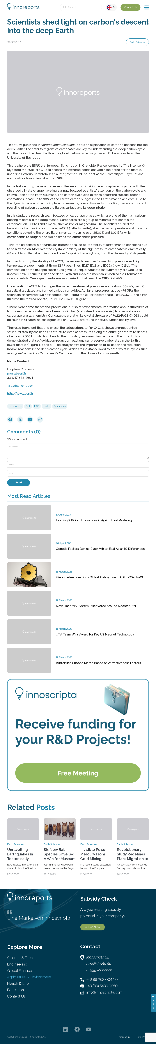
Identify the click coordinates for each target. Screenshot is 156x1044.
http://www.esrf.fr (20, 393)
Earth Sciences (137, 42)
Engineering (17, 964)
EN (113, 7)
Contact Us (130, 7)
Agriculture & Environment (29, 977)
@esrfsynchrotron (20, 385)
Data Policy (143, 1037)
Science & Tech (20, 958)
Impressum (124, 1037)
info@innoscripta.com (104, 992)
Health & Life (18, 983)
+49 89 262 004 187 (102, 979)
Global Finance (19, 970)
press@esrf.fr (16, 373)
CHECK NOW (92, 927)
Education (15, 990)
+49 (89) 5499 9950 (102, 986)
